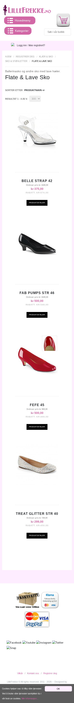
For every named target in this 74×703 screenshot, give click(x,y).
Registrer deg (25, 56)
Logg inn (22, 45)
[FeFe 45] (37, 356)
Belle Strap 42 (37, 181)
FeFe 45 (37, 405)
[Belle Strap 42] (37, 132)
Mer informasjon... (30, 698)
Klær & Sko (46, 56)
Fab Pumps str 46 (37, 293)
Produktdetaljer (37, 203)
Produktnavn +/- (34, 90)
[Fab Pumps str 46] (37, 244)
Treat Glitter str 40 (37, 513)
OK (58, 688)
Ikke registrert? (37, 45)
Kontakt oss (33, 673)
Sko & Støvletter (16, 61)
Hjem (8, 56)
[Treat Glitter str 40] (37, 465)
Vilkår (20, 673)
